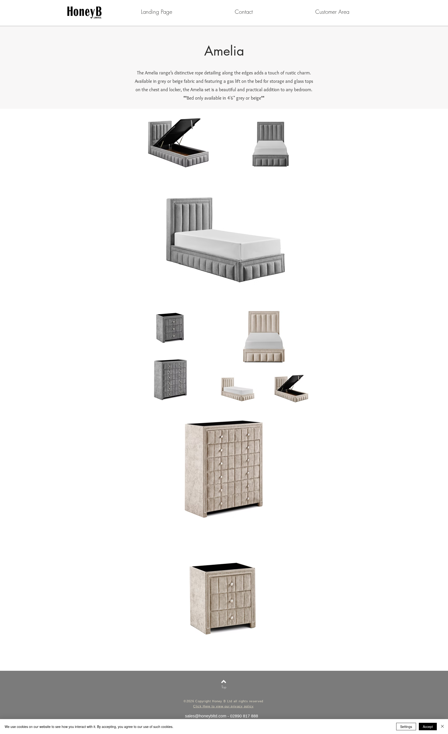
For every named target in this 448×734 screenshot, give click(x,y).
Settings (406, 726)
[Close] (442, 726)
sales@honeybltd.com (205, 716)
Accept (428, 726)
